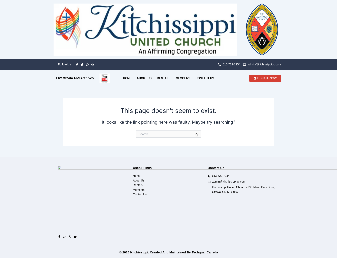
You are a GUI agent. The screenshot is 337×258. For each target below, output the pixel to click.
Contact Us (205, 78)
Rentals (163, 78)
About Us (144, 78)
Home (127, 78)
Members (183, 78)
